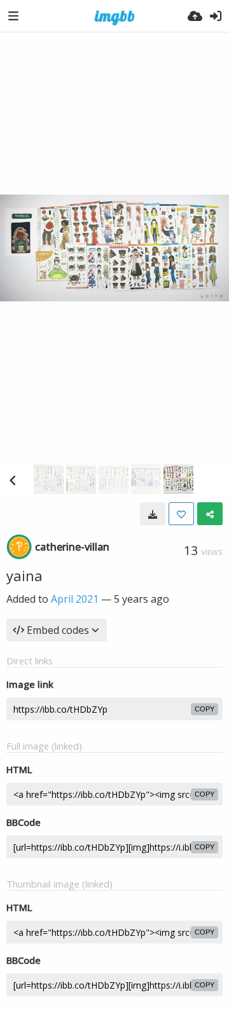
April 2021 (75, 599)
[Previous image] (12, 480)
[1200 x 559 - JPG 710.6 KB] (152, 513)
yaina (24, 575)
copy (204, 709)
